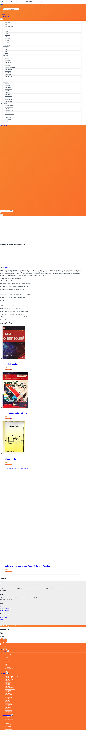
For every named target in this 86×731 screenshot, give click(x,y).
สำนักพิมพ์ (4, 673)
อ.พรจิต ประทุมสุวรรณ (9, 110)
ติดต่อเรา (2, 607)
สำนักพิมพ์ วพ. (7, 85)
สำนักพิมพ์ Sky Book (9, 65)
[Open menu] (1, 215)
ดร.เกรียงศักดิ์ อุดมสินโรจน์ (9, 105)
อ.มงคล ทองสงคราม (8, 112)
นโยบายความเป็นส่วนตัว (5, 610)
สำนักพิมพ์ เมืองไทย (8, 96)
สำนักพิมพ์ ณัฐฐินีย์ (8, 101)
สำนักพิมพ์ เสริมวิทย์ (8, 98)
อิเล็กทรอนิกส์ (7, 35)
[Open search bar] (0, 209)
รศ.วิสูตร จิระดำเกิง (8, 108)
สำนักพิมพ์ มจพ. (8, 83)
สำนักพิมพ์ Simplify (8, 69)
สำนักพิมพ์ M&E (8, 60)
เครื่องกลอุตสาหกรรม (9, 26)
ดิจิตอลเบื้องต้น (10, 459)
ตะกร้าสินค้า (5, 649)
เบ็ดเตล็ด (6, 51)
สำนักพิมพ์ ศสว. (8, 91)
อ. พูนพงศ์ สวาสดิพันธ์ (9, 107)
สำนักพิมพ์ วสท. (8, 87)
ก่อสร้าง (6, 28)
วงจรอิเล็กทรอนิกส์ (12, 364)
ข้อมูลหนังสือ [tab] (5, 267)
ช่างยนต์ (6, 33)
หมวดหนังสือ (5, 651)
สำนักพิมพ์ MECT (8, 71)
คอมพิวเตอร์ (7, 31)
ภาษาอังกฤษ (7, 42)
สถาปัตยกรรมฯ (7, 37)
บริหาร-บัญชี (7, 40)
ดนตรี (6, 49)
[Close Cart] (1, 633)
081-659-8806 (3, 617)
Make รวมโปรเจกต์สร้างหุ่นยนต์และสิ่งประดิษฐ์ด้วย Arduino (27, 566)
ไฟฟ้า (6, 24)
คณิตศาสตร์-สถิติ (8, 29)
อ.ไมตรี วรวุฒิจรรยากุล (9, 123)
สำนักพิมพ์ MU (7, 64)
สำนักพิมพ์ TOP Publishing (10, 67)
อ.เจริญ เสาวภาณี (8, 121)
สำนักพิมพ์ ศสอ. (8, 92)
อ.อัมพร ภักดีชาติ (8, 119)
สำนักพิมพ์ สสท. (8, 94)
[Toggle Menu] (0, 6)
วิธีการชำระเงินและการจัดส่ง (6, 608)
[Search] (3, 11)
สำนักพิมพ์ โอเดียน (8, 99)
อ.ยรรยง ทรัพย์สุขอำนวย (9, 114)
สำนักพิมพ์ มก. (7, 78)
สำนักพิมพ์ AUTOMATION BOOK (11, 57)
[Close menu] (0, 644)
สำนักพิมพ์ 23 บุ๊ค (8, 73)
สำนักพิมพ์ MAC (8, 62)
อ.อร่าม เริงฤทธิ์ (8, 117)
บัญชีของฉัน (6, 14)
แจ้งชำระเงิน (6, 16)
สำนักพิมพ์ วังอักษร (8, 89)
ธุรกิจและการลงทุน (8, 47)
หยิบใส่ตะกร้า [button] (7, 369)
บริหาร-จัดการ (7, 38)
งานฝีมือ (6, 53)
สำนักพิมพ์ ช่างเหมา (8, 76)
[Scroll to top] (1, 640)
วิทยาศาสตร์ (7, 44)
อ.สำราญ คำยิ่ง (7, 116)
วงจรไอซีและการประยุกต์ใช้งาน (16, 413)
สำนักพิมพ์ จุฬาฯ (8, 74)
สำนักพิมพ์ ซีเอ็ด (8, 80)
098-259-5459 (3, 619)
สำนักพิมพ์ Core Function (10, 58)
